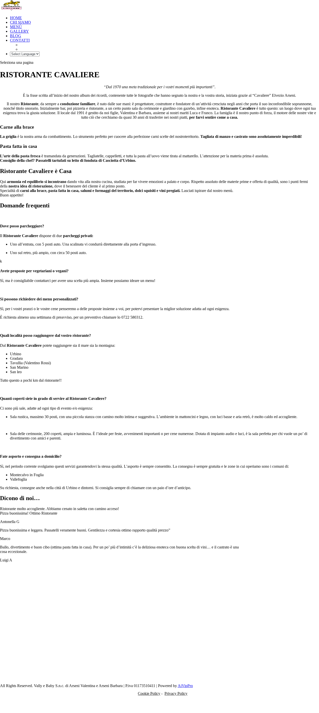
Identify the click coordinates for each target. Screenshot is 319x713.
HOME (16, 18)
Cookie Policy (149, 693)
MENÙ (16, 27)
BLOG (15, 36)
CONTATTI (20, 40)
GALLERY (19, 31)
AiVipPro (185, 686)
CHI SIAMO (20, 22)
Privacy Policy (175, 693)
